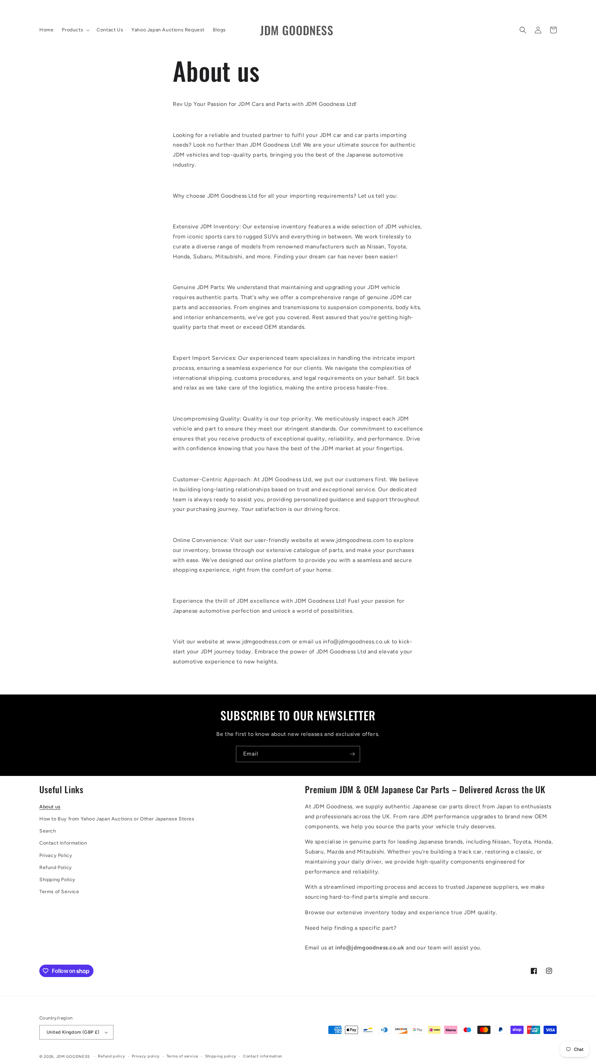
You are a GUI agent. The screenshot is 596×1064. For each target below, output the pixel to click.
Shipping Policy (57, 880)
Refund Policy (55, 867)
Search (47, 831)
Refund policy (111, 1056)
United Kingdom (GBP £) (73, 1032)
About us (50, 807)
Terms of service (182, 1056)
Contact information (262, 1056)
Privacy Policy (55, 855)
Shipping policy (221, 1056)
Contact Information (63, 843)
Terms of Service (59, 892)
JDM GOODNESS (73, 1056)
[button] (75, 30)
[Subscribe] (352, 754)
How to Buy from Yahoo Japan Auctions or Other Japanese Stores (117, 819)
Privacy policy (146, 1056)
